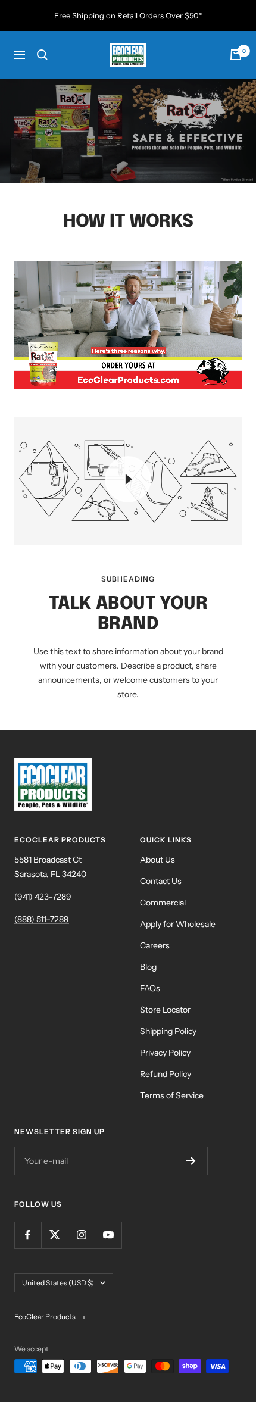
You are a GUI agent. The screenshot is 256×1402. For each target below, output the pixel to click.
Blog (148, 966)
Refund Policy (165, 1074)
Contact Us (161, 881)
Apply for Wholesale (178, 924)
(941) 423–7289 (42, 896)
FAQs (150, 988)
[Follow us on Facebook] (27, 1235)
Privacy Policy (165, 1052)
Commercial (163, 902)
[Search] (42, 54)
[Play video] (128, 479)
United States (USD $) (58, 1282)
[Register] (191, 1161)
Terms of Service (172, 1095)
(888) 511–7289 (41, 919)
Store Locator (165, 1009)
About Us (157, 859)
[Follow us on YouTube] (108, 1235)
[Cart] (236, 54)
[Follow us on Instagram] (81, 1235)
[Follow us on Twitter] (54, 1235)
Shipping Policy (168, 1031)
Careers (155, 945)
